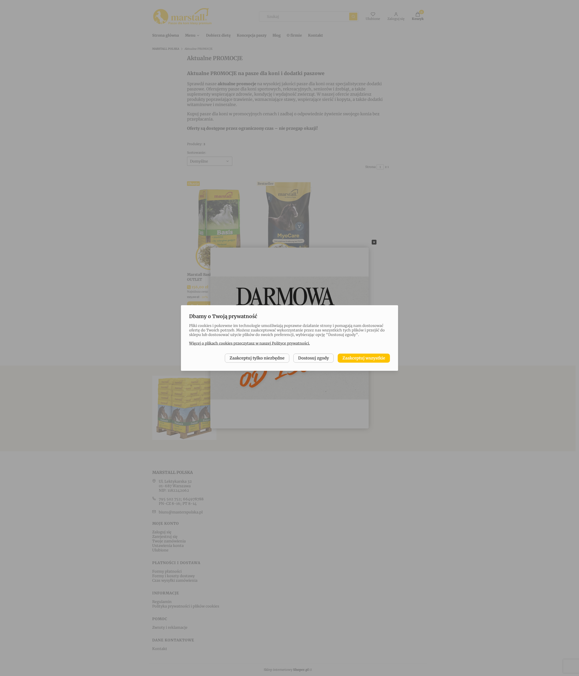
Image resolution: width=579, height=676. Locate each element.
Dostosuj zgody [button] (313, 358)
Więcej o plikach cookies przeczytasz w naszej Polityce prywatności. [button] (249, 343)
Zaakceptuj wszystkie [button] (363, 358)
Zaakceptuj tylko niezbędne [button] (257, 358)
